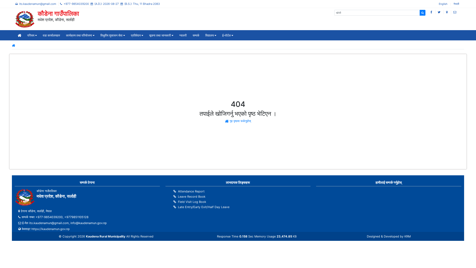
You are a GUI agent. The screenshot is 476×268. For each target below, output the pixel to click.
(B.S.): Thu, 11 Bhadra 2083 (142, 4)
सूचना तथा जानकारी (160, 35)
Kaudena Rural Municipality (105, 236)
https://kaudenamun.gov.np (50, 229)
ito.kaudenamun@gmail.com (38, 4)
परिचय (31, 35)
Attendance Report (191, 191)
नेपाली (456, 4)
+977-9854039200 (77, 4)
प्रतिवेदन (136, 35)
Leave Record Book (191, 196)
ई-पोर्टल (226, 35)
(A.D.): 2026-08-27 (107, 4)
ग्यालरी (183, 35)
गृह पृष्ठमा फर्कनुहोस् (240, 121)
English (442, 4)
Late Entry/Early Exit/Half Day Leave (203, 207)
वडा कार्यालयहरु (51, 35)
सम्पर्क (196, 35)
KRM (407, 236)
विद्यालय (210, 35)
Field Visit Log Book (192, 202)
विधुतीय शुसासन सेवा (111, 35)
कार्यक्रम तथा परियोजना (79, 35)
